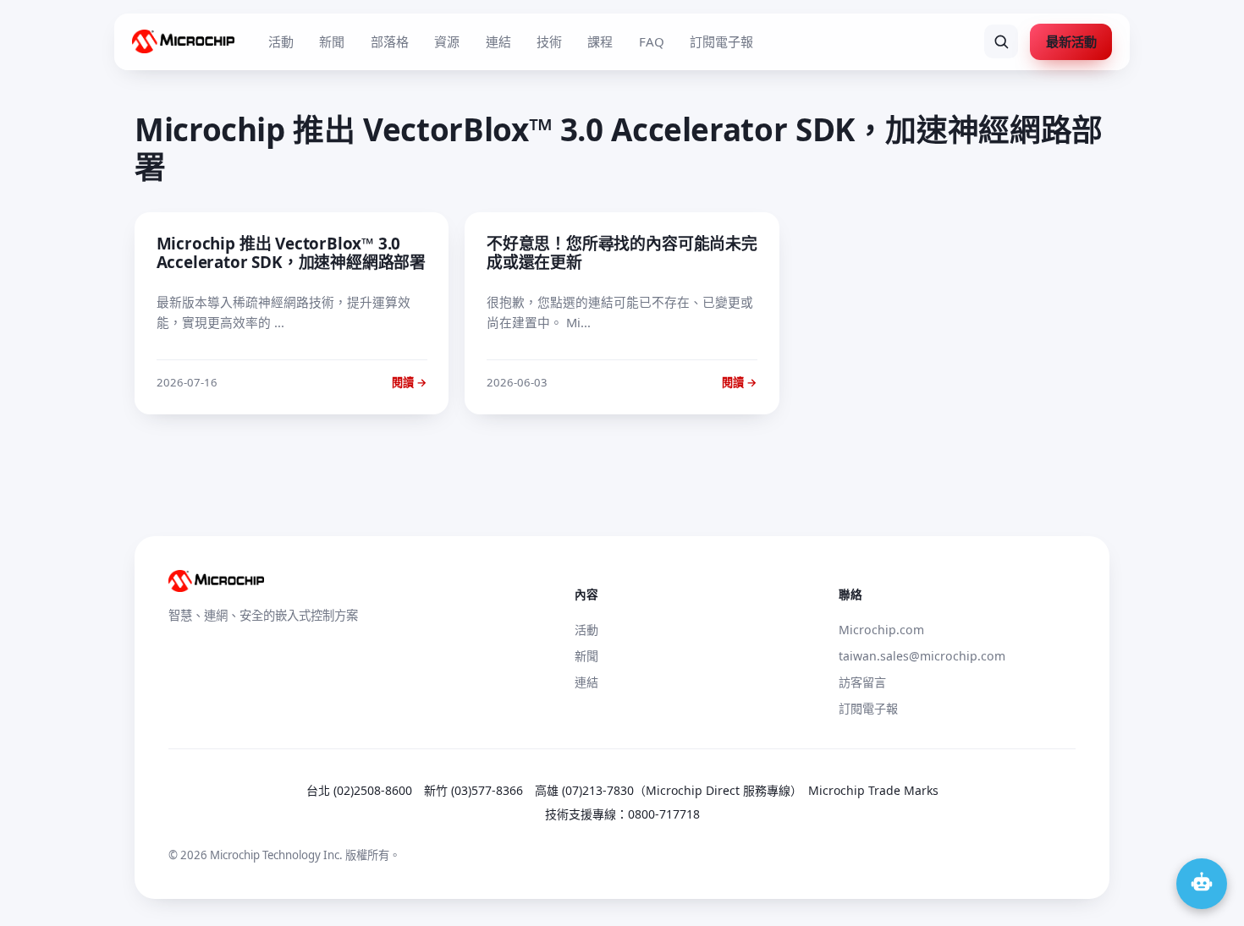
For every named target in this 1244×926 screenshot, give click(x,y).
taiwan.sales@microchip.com (922, 656)
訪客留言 (862, 682)
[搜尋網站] (1001, 41)
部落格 (390, 41)
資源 (447, 41)
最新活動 (1071, 41)
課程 (600, 41)
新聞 (331, 41)
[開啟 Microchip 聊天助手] (1201, 883)
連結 (498, 41)
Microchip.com (881, 630)
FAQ (651, 41)
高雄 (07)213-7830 (584, 790)
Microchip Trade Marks (873, 790)
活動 (281, 41)
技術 (549, 41)
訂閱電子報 (721, 41)
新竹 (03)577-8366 (473, 790)
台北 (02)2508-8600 (359, 790)
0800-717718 (664, 814)
